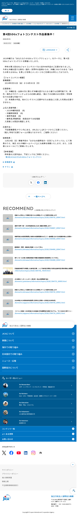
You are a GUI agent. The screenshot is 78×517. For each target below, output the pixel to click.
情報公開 (5, 481)
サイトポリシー (7, 470)
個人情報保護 (7, 477)
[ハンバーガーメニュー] (72, 17)
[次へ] (74, 24)
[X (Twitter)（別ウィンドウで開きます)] (4, 453)
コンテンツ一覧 (8, 428)
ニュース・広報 (9, 360)
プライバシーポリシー (35, 4)
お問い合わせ (7, 439)
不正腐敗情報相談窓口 (10, 485)
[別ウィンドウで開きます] (31, 182)
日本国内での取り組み (12, 354)
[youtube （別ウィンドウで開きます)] (19, 452)
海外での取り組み (10, 347)
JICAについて (8, 333)
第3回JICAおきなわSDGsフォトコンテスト (24, 157)
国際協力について (10, 367)
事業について (8, 340)
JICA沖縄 (69, 28)
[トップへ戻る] (73, 465)
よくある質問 (7, 434)
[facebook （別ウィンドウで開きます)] (11, 453)
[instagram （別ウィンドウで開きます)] (33, 453)
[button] (49, 50)
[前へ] (71, 24)
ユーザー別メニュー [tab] (14, 378)
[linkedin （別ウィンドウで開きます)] (26, 453)
